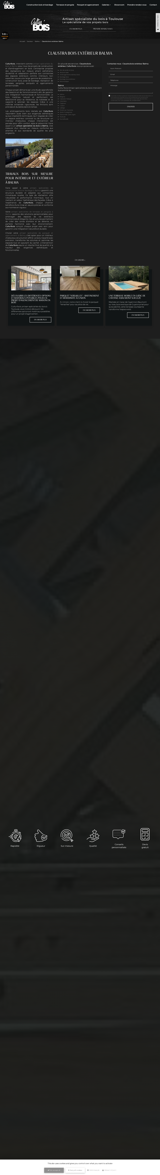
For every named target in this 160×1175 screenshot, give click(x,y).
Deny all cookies (75, 1170)
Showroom (119, 5)
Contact (153, 5)
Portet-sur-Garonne (66, 110)
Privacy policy (110, 1170)
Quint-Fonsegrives (66, 112)
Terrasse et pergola (65, 5)
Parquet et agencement (88, 5)
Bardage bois (64, 77)
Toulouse (63, 117)
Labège (62, 108)
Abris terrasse (64, 72)
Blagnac (62, 97)
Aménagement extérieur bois (70, 74)
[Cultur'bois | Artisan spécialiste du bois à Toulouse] (8, 5)
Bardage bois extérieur (67, 79)
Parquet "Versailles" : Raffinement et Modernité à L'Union (79, 296)
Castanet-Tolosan (65, 99)
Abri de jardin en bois (67, 70)
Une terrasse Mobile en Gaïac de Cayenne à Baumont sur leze (127, 296)
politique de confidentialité (132, 100)
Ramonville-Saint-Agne (68, 114)
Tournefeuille (64, 119)
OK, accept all (54, 1170)
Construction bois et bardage (39, 5)
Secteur (30, 41)
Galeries (105, 5)
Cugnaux (63, 103)
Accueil (22, 41)
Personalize (94, 1170)
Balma (37, 41)
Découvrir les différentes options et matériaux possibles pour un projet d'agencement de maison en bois (31, 299)
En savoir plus (76, 29)
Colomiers (63, 101)
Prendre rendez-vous (137, 5)
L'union (62, 105)
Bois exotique (64, 81)
